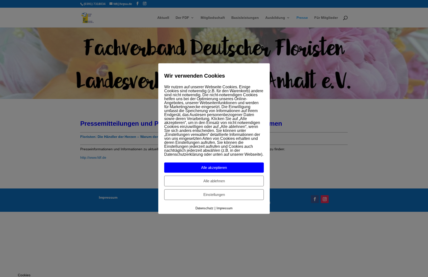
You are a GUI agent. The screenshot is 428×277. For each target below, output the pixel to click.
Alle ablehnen (214, 181)
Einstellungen (214, 195)
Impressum (224, 208)
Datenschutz (204, 208)
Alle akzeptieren (214, 168)
